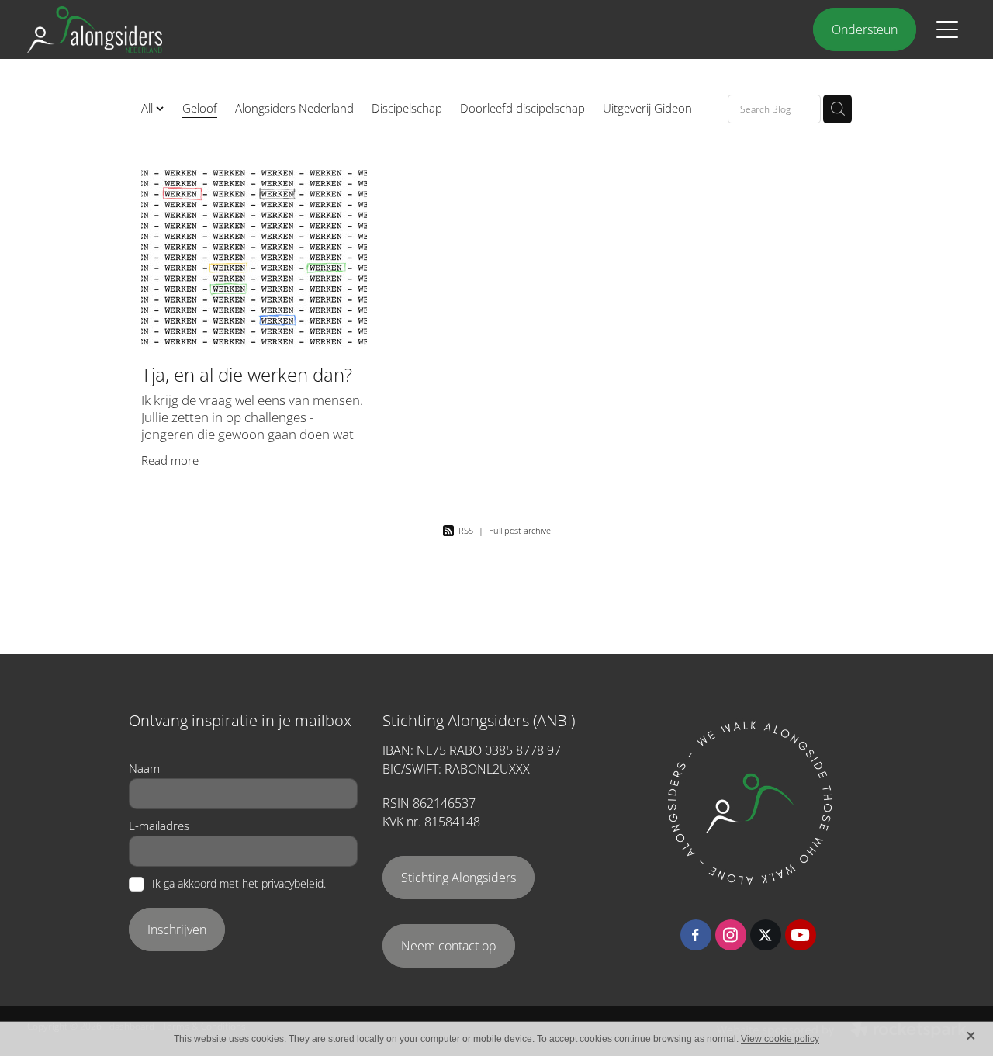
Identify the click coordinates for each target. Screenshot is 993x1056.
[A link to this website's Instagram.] (730, 934)
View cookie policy (780, 1038)
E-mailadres (159, 826)
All (148, 107)
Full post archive (520, 531)
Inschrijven (176, 929)
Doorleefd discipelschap (522, 107)
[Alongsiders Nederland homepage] (379, 29)
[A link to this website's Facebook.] (695, 934)
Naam (144, 768)
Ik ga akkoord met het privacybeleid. (239, 885)
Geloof (199, 107)
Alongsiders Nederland (294, 107)
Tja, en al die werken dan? (246, 374)
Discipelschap (407, 107)
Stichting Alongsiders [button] (458, 877)
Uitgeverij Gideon (647, 107)
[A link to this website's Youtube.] (800, 934)
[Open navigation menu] (947, 29)
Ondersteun (865, 29)
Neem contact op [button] (448, 946)
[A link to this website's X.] (765, 934)
